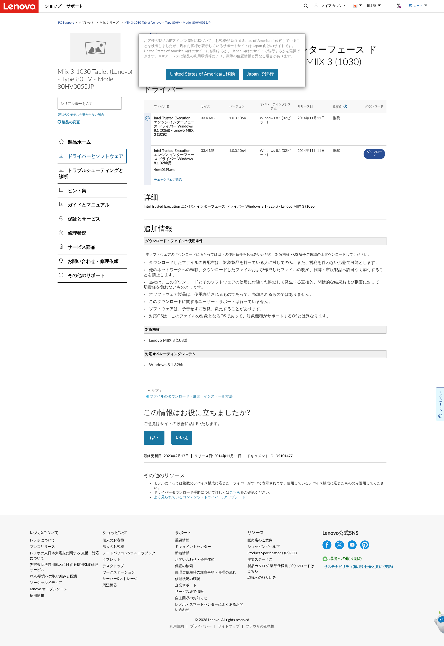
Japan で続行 (260, 74)
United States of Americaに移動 (202, 74)
